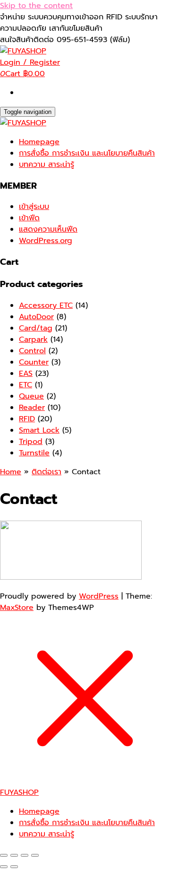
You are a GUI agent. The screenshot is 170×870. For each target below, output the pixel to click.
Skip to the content (36, 5)
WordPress (99, 596)
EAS (26, 373)
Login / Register (30, 62)
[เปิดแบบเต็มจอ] (14, 855)
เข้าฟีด (29, 218)
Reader (32, 407)
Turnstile (34, 453)
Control (32, 351)
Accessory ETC (46, 305)
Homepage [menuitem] (39, 811)
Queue (31, 396)
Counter (34, 362)
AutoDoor (36, 316)
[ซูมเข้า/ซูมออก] (4, 855)
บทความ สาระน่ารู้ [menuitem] (46, 834)
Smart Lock (39, 430)
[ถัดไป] (14, 866)
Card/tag (35, 328)
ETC (25, 385)
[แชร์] (24, 855)
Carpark (33, 339)
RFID (27, 419)
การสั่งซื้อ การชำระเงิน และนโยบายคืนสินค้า (87, 153)
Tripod (30, 441)
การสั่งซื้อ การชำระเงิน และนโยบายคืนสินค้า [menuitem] (87, 822)
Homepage (39, 142)
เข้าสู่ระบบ (34, 206)
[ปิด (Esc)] (35, 855)
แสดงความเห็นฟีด (48, 229)
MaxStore (17, 607)
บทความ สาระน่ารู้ (46, 164)
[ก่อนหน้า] (4, 866)
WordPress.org (45, 240)
